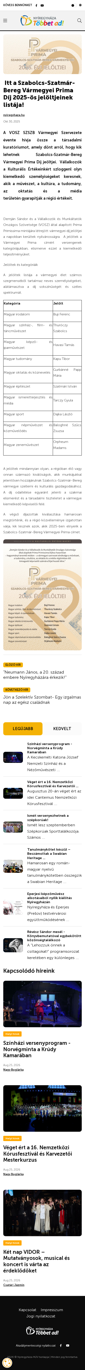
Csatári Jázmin (13, 1285)
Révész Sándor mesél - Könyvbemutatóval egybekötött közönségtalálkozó (54, 936)
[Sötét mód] (80, 5)
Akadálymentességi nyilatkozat (36, 1345)
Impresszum (52, 1309)
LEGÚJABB (23, 728)
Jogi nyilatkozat (40, 1316)
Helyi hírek (12, 1033)
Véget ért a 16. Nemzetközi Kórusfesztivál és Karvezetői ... (52, 784)
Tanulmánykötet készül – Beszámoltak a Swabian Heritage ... (48, 853)
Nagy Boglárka (13, 1069)
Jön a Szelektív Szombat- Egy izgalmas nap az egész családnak (42, 699)
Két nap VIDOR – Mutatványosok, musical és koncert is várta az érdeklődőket (36, 1261)
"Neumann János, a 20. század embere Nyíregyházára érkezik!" (34, 674)
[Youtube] (42, 5)
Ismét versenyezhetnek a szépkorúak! (48, 817)
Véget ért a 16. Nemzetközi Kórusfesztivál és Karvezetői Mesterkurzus (37, 1153)
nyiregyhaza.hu (14, 115)
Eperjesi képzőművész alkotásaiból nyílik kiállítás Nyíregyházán (49, 898)
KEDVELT (62, 728)
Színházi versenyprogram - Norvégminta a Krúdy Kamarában (49, 748)
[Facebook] (36, 5)
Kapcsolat (27, 1309)
